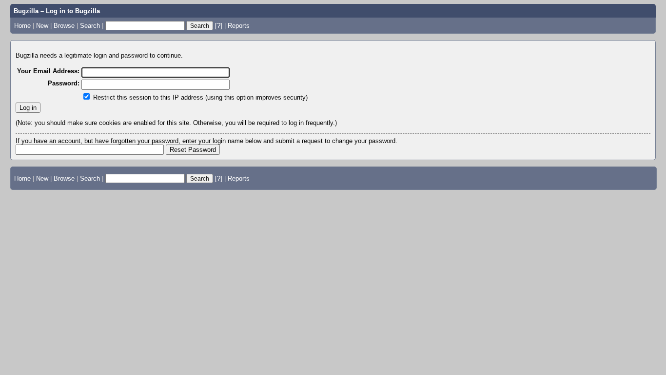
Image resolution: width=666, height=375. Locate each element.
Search (90, 25)
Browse (64, 25)
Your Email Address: (48, 71)
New (42, 25)
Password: (63, 83)
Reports (239, 25)
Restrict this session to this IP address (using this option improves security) (200, 97)
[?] (218, 25)
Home (22, 25)
